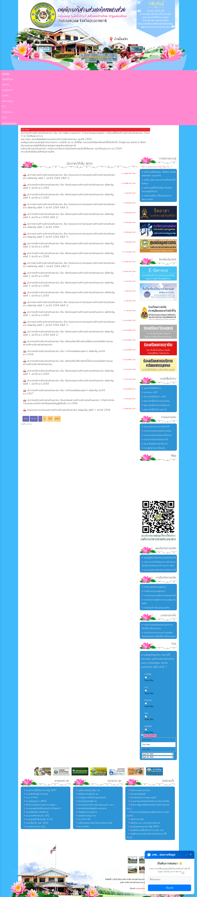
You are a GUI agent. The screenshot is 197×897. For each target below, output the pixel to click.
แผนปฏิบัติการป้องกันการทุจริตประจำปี (160, 557)
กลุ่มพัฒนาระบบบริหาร (87, 812)
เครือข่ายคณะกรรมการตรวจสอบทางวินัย (95, 823)
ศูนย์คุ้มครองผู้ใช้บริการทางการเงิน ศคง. (147, 830)
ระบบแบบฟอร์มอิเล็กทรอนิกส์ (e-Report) (43, 808)
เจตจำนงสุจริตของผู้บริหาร (155, 587)
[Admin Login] (183, 873)
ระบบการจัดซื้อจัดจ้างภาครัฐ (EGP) (41, 790)
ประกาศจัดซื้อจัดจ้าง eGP (155, 396)
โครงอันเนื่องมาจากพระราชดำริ (143, 797)
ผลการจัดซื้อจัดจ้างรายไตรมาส (157, 405)
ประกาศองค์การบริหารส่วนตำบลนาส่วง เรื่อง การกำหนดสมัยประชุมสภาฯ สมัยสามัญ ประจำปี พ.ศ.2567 (64, 392)
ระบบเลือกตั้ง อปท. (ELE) (37, 823)
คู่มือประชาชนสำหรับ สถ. (88, 794)
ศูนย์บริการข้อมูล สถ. (87, 815)
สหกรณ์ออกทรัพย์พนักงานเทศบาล (92, 808)
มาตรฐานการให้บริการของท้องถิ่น (92, 797)
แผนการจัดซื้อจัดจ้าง (152, 388)
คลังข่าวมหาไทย (137, 819)
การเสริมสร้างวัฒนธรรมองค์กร (157, 607)
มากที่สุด (148, 674)
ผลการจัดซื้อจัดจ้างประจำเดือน (157, 401)
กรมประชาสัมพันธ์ (138, 794)
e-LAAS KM (84, 819)
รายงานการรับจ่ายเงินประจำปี (156, 439)
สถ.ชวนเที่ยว (83, 826)
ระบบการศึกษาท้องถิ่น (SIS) (37, 815)
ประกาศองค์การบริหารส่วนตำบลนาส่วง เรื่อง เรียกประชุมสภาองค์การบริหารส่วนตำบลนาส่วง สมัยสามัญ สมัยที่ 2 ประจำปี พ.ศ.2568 (68, 274)
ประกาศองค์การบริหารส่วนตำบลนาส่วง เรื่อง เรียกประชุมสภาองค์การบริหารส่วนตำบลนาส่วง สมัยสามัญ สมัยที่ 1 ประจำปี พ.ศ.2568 (68, 372)
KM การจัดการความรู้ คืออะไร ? (156, 167)
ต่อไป (50, 419)
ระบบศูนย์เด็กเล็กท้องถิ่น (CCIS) (39, 819)
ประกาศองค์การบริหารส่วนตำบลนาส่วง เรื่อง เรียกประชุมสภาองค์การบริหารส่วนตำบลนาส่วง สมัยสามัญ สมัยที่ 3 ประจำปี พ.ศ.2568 (68, 245)
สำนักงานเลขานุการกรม (140, 790)
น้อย (146, 713)
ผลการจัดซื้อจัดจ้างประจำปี (155, 409)
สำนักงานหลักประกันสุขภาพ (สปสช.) (41, 804)
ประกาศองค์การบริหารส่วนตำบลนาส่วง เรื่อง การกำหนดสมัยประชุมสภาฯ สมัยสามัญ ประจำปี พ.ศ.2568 (64, 353)
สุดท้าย (57, 419)
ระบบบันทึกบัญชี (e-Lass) (37, 794)
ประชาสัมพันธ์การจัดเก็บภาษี (155, 443)
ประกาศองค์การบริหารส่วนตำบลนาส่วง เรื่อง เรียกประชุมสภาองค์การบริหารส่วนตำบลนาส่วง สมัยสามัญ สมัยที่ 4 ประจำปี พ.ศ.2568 (68, 186)
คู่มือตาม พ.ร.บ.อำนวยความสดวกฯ (145, 823)
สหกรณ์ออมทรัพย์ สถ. (87, 801)
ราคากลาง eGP (151, 392)
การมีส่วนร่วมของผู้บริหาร (154, 591)
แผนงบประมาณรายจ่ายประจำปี (157, 426)
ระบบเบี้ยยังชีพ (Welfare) (37, 812)
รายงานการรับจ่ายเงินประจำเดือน (157, 431)
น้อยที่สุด (148, 726)
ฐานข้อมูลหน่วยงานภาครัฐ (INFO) (145, 826)
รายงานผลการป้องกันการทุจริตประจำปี (160, 570)
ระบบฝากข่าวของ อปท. (36, 826)
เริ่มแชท (169, 888)
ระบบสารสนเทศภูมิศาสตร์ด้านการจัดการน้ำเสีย (150, 801)
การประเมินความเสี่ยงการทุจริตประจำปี (160, 595)
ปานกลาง (148, 700)
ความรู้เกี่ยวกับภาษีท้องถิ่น (154, 448)
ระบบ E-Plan (32, 797)
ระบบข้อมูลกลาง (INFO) (36, 801)
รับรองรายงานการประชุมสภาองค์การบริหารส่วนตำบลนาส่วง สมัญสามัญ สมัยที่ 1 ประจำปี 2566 (69, 410)
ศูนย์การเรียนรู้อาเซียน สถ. (89, 790)
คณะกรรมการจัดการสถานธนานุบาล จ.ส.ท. (96, 804)
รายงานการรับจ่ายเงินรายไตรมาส (158, 435)
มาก (146, 687)
